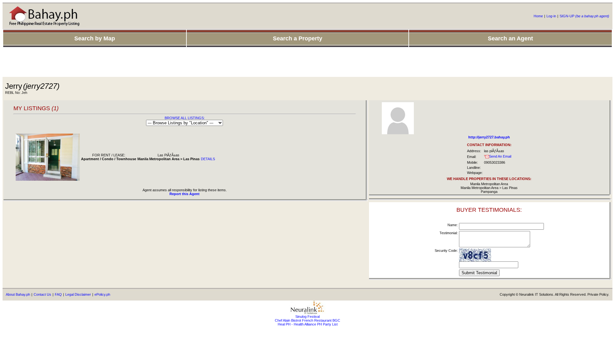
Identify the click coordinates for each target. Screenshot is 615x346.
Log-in (551, 16)
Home (538, 16)
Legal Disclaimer (78, 294)
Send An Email (500, 156)
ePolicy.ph (102, 294)
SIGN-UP (584, 16)
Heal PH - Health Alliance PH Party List (308, 324)
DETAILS (208, 159)
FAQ (58, 294)
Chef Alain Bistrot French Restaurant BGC (307, 320)
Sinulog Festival (307, 316)
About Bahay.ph (18, 294)
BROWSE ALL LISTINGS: (185, 118)
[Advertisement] (307, 62)
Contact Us (42, 294)
